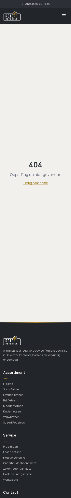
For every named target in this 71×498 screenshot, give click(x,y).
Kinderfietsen (12, 411)
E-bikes (8, 384)
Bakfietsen (10, 400)
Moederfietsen (13, 406)
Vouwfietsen (11, 417)
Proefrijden (10, 446)
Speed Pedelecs (14, 422)
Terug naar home (35, 183)
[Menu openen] (64, 16)
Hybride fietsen (13, 395)
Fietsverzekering (14, 457)
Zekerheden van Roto (17, 468)
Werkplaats (10, 479)
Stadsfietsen (11, 389)
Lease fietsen (12, 452)
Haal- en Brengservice (17, 474)
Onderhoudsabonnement (19, 463)
